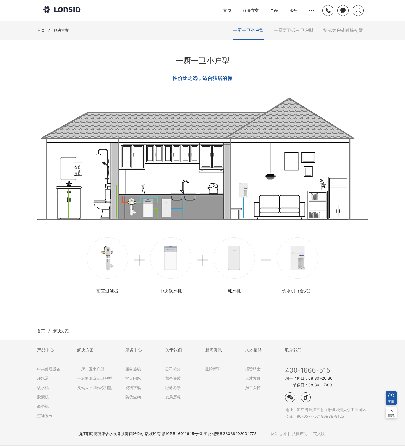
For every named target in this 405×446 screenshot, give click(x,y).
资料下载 (133, 388)
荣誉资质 (173, 378)
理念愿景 (173, 388)
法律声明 (299, 433)
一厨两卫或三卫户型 (94, 378)
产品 (274, 10)
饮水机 (43, 388)
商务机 (43, 406)
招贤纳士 (253, 369)
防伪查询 (133, 397)
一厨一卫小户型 (90, 369)
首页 (227, 10)
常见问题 (133, 378)
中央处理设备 (48, 369)
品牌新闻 (213, 369)
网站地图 (278, 433)
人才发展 (253, 378)
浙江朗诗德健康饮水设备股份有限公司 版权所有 (119, 433)
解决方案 (250, 10)
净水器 (43, 378)
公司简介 (173, 369)
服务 (293, 10)
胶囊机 (43, 397)
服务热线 (133, 369)
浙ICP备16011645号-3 (182, 433)
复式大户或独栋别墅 (94, 388)
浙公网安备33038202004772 (230, 433)
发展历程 (173, 397)
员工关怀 (253, 388)
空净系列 (45, 416)
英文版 (319, 433)
